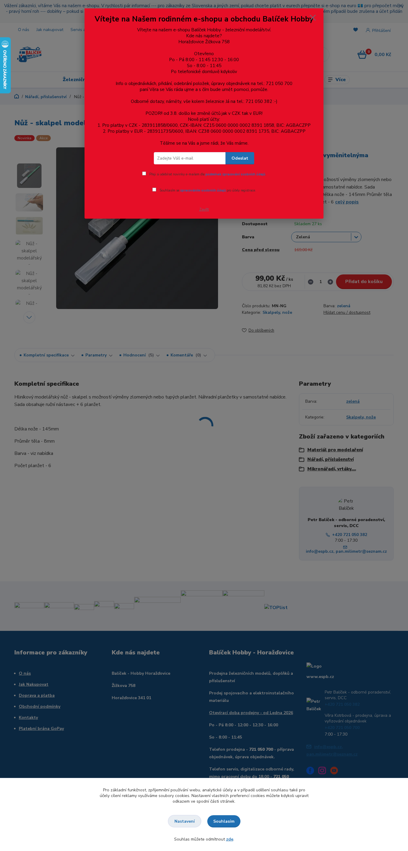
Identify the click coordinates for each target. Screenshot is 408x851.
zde (229, 839)
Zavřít (204, 209)
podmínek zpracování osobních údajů (235, 174)
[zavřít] (312, 17)
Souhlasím (223, 821)
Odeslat (239, 158)
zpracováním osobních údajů (203, 190)
